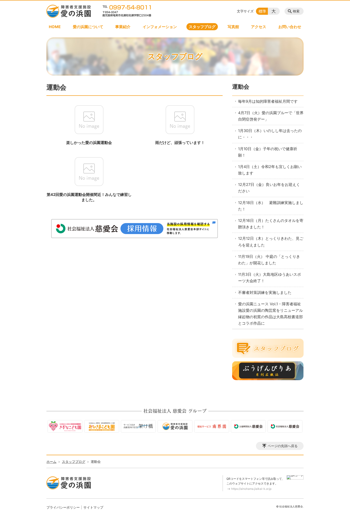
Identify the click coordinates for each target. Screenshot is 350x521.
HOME (55, 26)
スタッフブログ (202, 26)
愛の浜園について (88, 26)
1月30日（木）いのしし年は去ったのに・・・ (270, 133)
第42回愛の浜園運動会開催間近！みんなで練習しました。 (89, 197)
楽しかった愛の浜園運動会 (89, 142)
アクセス (258, 26)
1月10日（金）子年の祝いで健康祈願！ (267, 152)
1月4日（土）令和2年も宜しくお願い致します (270, 169)
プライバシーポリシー (63, 507)
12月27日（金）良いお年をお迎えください (269, 187)
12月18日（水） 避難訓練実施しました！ (270, 205)
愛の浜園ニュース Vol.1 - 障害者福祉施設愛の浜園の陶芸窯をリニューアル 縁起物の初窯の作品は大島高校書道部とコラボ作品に (270, 313)
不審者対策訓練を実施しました (264, 292)
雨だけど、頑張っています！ (180, 142)
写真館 (233, 26)
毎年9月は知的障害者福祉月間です (268, 101)
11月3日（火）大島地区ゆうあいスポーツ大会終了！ (269, 277)
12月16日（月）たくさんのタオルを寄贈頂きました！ (270, 223)
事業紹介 (122, 26)
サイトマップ (93, 507)
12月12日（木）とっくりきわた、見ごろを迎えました (270, 241)
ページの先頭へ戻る (283, 446)
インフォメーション (160, 26)
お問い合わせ (289, 26)
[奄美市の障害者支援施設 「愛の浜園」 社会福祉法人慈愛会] (68, 11)
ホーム (51, 462)
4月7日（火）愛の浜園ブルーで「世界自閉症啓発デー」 (271, 116)
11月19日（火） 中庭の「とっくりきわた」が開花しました (269, 259)
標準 (262, 11)
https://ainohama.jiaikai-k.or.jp (251, 488)
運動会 (240, 86)
